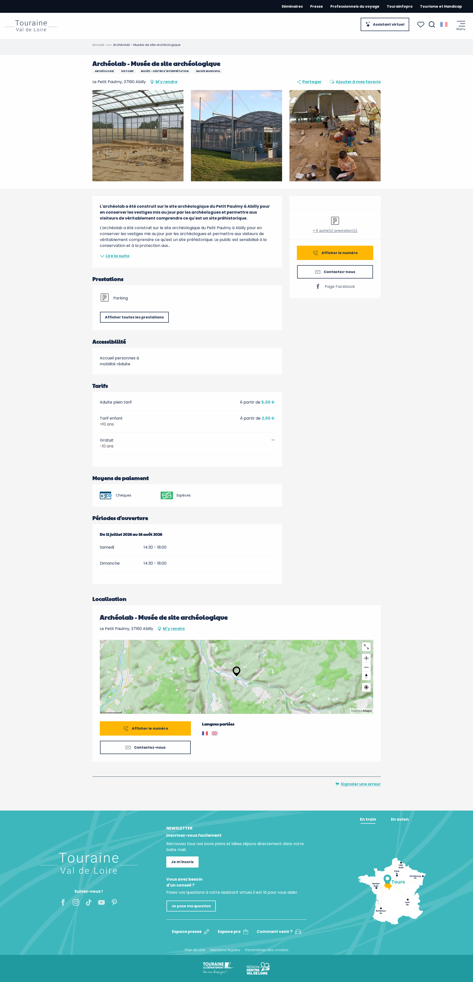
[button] (432, 24)
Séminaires (292, 6)
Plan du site (195, 949)
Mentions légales (225, 949)
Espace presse (187, 931)
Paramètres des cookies (266, 949)
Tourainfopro (400, 6)
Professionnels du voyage (354, 6)
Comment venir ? (274, 931)
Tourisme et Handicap (441, 6)
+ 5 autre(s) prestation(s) (335, 230)
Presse (316, 6)
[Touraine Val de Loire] (31, 25)
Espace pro (229, 931)
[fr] (444, 24)
